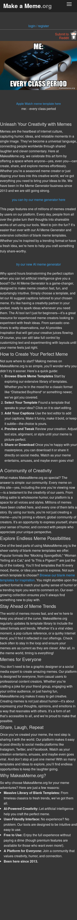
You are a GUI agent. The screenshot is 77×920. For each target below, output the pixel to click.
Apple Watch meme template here (38, 103)
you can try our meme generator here (38, 199)
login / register (38, 25)
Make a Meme (27, 5)
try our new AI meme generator (38, 264)
